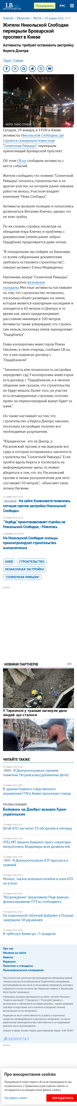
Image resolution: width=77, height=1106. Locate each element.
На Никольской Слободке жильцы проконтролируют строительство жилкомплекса (30, 542)
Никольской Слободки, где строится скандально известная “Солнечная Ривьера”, (33, 140)
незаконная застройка (24, 569)
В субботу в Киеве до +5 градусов (29, 933)
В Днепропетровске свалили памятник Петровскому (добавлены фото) (36, 772)
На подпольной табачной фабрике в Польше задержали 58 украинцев (38, 917)
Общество (23, 18)
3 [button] (34, 79)
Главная (8, 18)
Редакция (9, 961)
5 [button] (42, 79)
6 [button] (46, 79)
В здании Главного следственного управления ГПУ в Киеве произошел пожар (37, 791)
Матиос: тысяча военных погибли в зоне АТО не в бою (38, 881)
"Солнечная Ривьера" (22, 577)
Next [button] (72, 100)
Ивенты (8, 957)
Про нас (8, 948)
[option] (38, 100)
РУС (62, 6)
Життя (37, 18)
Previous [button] (5, 100)
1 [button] (26, 79)
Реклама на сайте (14, 953)
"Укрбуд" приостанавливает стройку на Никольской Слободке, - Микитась (34, 524)
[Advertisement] (38, 619)
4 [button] (38, 79)
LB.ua (21, 160)
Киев (9, 561)
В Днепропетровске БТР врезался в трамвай (35, 862)
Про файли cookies (15, 1098)
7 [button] (50, 79)
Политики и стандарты (18, 966)
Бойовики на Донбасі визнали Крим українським (34, 812)
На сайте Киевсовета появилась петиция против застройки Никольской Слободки (36, 505)
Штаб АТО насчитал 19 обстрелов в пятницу (37, 828)
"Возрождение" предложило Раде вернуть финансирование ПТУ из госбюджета (36, 899)
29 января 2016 (54, 18)
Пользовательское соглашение (23, 970)
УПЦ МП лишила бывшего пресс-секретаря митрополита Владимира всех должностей (36, 844)
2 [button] (30, 79)
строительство (31, 561)
